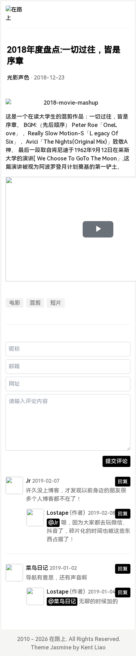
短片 (55, 303)
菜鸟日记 (37, 568)
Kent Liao (93, 647)
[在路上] (14, 14)
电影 (14, 303)
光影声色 (18, 77)
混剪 (35, 303)
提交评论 (116, 461)
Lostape (57, 513)
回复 (123, 481)
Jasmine (60, 647)
